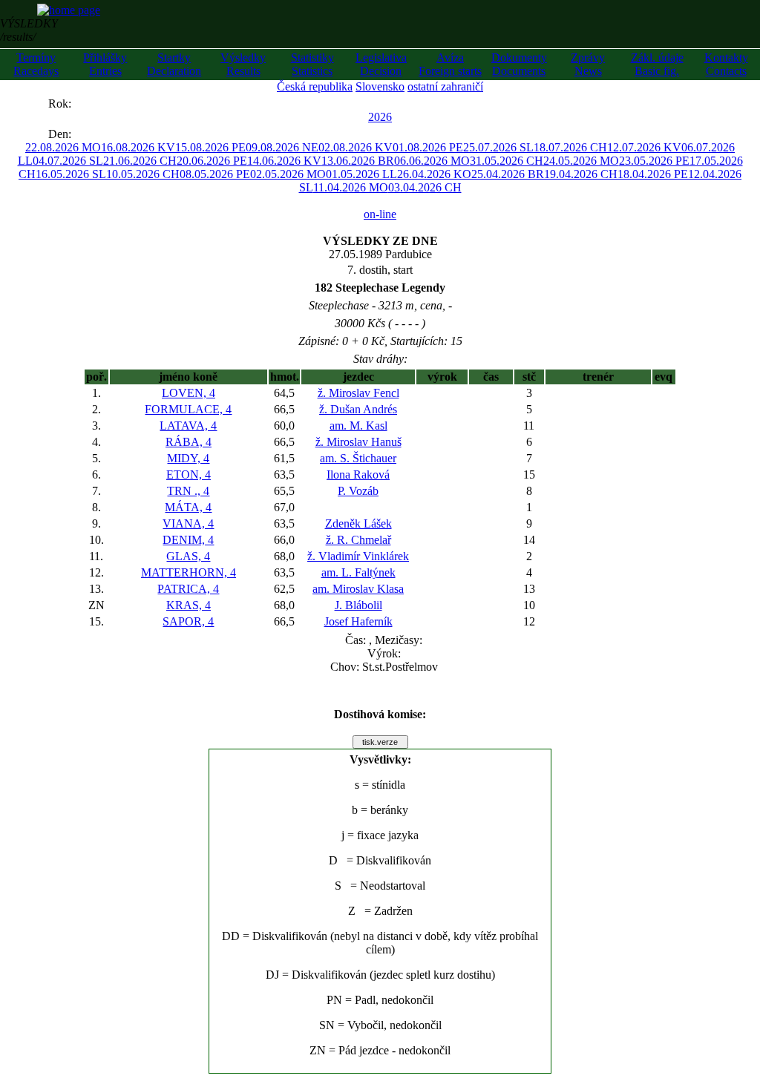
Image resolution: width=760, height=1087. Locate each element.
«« (33, 103)
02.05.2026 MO (288, 174)
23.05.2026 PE (654, 160)
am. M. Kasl (358, 425)
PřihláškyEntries (105, 64)
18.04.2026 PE (653, 174)
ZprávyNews (588, 64)
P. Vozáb (358, 491)
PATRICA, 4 (188, 588)
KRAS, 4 (188, 605)
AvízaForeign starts (450, 64)
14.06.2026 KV (284, 160)
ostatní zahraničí (445, 86)
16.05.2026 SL (71, 174)
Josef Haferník (358, 621)
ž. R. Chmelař (358, 539)
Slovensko (380, 86)
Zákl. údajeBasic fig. (657, 64)
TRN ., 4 (188, 491)
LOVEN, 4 (188, 393)
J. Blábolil (358, 605)
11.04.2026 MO (350, 187)
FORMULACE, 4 (188, 409)
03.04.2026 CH (425, 187)
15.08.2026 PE (210, 147)
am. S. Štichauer (358, 458)
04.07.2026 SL (68, 160)
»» (86, 103)
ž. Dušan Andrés (358, 409)
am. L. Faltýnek (358, 572)
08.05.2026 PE (215, 174)
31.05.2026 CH (506, 160)
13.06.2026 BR (357, 160)
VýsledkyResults (243, 64)
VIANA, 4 (188, 523)
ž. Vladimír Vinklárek (358, 556)
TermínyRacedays (36, 64)
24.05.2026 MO (581, 160)
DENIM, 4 (188, 539)
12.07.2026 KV (644, 147)
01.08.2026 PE (428, 147)
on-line (380, 214)
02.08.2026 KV (355, 147)
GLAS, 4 (188, 556)
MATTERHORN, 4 (188, 572)
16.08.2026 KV (138, 147)
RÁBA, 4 (189, 442)
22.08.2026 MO (63, 147)
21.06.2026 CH (140, 160)
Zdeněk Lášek (358, 523)
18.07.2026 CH (570, 147)
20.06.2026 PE (212, 160)
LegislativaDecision (381, 64)
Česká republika (315, 86)
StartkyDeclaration (174, 64)
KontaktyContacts (726, 64)
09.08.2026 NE (282, 147)
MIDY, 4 (188, 458)
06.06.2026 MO (432, 160)
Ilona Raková (358, 474)
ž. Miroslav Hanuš (358, 442)
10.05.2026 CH (143, 174)
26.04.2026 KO (434, 174)
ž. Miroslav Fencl (358, 393)
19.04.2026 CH (581, 174)
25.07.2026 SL (498, 147)
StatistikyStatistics (312, 64)
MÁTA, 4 (188, 507)
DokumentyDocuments (519, 64)
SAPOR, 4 (188, 621)
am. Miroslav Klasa (358, 588)
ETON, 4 (188, 474)
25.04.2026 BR (507, 174)
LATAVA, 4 (188, 425)
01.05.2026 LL (361, 174)
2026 (380, 117)
